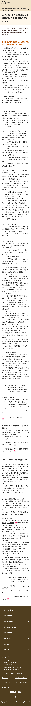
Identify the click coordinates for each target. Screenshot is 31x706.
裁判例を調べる (8, 621)
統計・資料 (7, 638)
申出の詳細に (20, 89)
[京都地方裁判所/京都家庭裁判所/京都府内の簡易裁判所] (28, 9)
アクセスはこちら (8, 664)
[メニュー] (28, 3)
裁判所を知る (8, 633)
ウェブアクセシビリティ (21, 682)
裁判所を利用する (9, 610)
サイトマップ (5, 678)
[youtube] (15, 692)
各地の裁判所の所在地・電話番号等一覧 (15, 673)
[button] (27, 603)
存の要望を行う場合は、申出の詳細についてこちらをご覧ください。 (15, 252)
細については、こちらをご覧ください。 (14, 492)
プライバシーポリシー (21, 678)
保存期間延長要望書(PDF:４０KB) (15, 522)
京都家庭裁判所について (19, 30)
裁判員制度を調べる (10, 627)
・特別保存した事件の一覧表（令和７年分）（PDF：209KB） (15, 443)
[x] (15, 697)
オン (15, 248)
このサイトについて (6, 682)
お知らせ (6, 650)
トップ (3, 28)
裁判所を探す (8, 616)
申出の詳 (16, 490)
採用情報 (6, 644)
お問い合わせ (5, 687)
